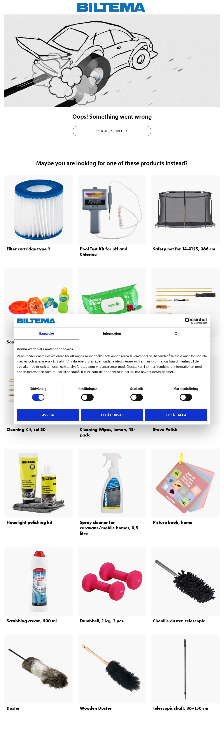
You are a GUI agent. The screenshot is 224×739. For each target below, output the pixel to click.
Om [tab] (177, 333)
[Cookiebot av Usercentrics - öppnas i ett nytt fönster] (188, 321)
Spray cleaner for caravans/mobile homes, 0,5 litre (109, 527)
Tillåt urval (112, 415)
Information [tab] (112, 333)
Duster (13, 708)
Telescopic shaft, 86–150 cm (180, 708)
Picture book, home (172, 522)
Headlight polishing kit (29, 522)
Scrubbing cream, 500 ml (32, 621)
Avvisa (48, 415)
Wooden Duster (96, 708)
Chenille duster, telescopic (179, 621)
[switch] (87, 397)
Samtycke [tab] (46, 333)
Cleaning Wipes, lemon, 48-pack (107, 432)
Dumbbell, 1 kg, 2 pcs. (102, 621)
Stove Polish (165, 429)
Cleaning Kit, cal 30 (26, 429)
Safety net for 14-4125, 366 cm (184, 249)
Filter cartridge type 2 (28, 249)
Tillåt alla (176, 415)
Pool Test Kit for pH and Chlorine (103, 251)
